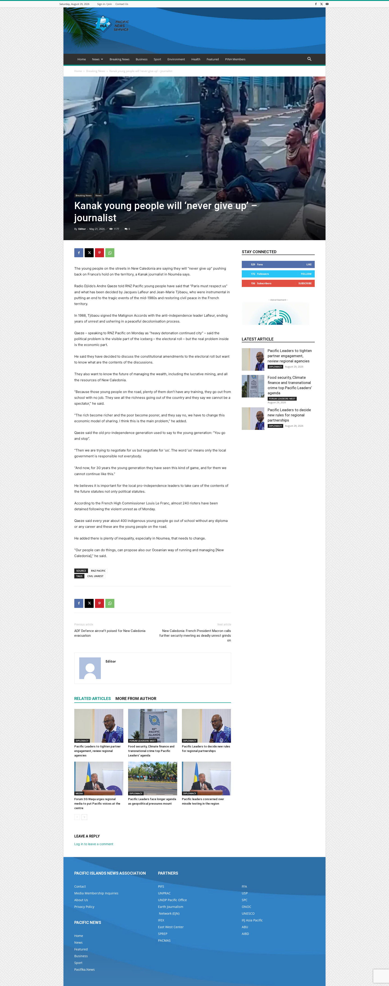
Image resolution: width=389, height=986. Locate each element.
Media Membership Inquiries (96, 893)
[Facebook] (315, 4)
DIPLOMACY (82, 740)
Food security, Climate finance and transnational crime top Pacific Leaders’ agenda (151, 751)
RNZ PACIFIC (98, 570)
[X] (321, 4)
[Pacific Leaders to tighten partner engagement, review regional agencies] (98, 726)
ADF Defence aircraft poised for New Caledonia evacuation (109, 633)
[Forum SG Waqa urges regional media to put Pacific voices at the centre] (98, 778)
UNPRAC (164, 893)
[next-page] (84, 817)
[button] (309, 59)
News (96, 59)
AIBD (245, 934)
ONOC (246, 907)
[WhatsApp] (109, 252)
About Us (81, 900)
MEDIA (79, 793)
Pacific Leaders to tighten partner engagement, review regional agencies (97, 751)
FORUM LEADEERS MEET (142, 740)
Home (81, 59)
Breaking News (119, 59)
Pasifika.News (84, 969)
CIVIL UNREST (95, 576)
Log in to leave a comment (93, 844)
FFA (244, 886)
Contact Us (121, 4)
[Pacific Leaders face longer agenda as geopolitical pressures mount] (152, 778)
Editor (82, 228)
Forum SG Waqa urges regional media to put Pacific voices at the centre (97, 803)
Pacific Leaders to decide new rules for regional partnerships (289, 415)
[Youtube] (327, 4)
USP (245, 893)
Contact (80, 886)
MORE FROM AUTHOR (135, 698)
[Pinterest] (99, 252)
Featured (213, 59)
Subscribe (305, 283)
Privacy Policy (84, 907)
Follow (306, 273)
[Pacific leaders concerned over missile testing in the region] (206, 778)
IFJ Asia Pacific (252, 920)
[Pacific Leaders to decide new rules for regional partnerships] (206, 726)
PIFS (161, 886)
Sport (157, 59)
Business (141, 59)
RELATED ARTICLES (92, 698)
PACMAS (164, 940)
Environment (176, 59)
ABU (245, 927)
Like (309, 264)
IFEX (161, 920)
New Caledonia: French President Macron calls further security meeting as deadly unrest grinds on (195, 635)
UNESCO (248, 913)
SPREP (162, 934)
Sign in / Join (104, 4)
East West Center (171, 927)
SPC (244, 900)
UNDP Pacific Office (172, 900)
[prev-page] (77, 817)
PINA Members (235, 59)
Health (195, 59)
